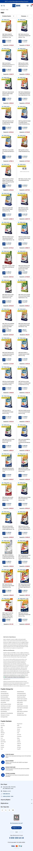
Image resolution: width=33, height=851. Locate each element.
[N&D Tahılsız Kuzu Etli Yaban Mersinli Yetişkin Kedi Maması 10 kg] (24, 489)
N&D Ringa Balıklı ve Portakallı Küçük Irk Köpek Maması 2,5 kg (7, 412)
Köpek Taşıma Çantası (22, 698)
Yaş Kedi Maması (4, 693)
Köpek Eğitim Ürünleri (5, 707)
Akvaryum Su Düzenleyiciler (7, 713)
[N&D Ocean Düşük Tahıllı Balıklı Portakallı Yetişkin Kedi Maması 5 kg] (8, 200)
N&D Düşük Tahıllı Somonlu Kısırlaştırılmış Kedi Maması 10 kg (8, 470)
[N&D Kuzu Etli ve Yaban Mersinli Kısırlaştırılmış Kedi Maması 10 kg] (24, 460)
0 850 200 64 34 (16, 838)
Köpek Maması (20, 691)
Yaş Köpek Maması (21, 693)
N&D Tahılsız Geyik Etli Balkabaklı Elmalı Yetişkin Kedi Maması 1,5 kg (7, 36)
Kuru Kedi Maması (5, 695)
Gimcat (2, 734)
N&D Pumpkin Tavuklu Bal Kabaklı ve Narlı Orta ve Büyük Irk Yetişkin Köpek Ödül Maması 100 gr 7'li (7, 615)
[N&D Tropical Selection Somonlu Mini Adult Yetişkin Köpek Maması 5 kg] (8, 576)
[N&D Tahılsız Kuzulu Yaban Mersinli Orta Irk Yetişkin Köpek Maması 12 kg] (8, 286)
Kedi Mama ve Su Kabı (6, 706)
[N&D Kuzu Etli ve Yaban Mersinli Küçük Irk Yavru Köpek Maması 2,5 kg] (24, 55)
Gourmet (19, 734)
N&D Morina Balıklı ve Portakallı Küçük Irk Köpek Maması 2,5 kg (23, 354)
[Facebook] (2, 810)
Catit (2, 749)
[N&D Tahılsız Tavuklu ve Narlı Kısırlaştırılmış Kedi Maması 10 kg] (8, 257)
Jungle (18, 740)
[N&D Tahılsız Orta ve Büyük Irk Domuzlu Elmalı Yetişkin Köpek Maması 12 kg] (24, 286)
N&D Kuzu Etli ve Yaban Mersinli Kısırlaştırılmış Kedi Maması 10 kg (24, 470)
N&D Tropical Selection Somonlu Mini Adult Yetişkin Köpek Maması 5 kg (8, 586)
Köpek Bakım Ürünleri (22, 700)
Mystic (2, 731)
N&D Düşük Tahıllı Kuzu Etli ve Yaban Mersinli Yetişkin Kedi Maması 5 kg (8, 123)
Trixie (2, 729)
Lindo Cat (19, 727)
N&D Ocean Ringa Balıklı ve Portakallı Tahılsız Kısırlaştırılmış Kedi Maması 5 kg (24, 441)
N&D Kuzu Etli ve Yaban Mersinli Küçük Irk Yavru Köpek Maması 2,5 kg (23, 65)
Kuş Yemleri (3, 702)
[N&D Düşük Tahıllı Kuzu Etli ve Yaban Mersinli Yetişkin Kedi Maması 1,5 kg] (24, 315)
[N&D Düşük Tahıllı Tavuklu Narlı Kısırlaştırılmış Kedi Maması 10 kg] (8, 489)
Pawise (2, 747)
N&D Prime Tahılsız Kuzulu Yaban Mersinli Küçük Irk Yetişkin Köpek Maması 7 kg (8, 238)
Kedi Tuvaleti (20, 704)
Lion (2, 738)
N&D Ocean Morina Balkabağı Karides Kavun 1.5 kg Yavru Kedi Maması (8, 65)
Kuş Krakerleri (4, 711)
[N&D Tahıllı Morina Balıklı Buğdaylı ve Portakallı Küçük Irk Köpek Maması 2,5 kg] (24, 373)
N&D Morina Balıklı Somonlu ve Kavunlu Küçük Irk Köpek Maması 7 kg (24, 238)
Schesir (18, 741)
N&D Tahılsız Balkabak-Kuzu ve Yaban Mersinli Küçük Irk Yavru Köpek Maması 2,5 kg (24, 94)
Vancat (2, 743)
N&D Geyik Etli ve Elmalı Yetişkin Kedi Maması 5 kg (24, 150)
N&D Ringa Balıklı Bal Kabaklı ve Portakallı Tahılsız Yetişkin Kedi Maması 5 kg (24, 123)
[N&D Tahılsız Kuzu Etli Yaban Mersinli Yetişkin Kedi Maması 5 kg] (8, 431)
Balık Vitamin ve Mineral (22, 711)
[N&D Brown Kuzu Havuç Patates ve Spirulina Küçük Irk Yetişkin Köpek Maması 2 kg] (24, 518)
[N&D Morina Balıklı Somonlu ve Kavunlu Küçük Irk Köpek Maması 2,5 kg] (24, 402)
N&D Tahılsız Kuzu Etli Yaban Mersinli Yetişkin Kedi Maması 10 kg (24, 499)
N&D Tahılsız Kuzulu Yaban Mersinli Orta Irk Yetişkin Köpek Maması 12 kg (8, 296)
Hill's (18, 725)
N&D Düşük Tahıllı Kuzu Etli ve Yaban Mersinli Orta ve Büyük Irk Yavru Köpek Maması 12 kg (24, 267)
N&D (2, 727)
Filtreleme (23, 16)
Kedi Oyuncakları (4, 697)
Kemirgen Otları (4, 716)
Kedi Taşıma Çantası (5, 698)
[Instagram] (9, 810)
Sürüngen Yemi (20, 713)
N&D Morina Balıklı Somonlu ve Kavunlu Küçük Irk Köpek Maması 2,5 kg (24, 412)
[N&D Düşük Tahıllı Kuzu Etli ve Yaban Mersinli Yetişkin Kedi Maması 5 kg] (8, 113)
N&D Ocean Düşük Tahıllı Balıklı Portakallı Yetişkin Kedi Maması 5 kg (7, 209)
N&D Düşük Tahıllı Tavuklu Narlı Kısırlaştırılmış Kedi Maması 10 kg (7, 499)
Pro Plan (2, 723)
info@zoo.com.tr (16, 827)
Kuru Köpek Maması (21, 695)
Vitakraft (19, 743)
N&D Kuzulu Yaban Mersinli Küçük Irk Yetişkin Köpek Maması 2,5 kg (8, 94)
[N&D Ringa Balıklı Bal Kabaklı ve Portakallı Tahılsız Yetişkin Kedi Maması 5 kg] (24, 113)
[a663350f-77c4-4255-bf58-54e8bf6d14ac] (16, 818)
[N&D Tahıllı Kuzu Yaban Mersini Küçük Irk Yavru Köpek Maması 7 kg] (24, 200)
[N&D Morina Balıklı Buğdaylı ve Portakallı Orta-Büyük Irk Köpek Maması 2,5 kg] (8, 373)
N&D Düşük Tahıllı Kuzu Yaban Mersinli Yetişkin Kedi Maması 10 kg (24, 615)
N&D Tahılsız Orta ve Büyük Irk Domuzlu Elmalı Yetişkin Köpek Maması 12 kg (24, 296)
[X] (5, 810)
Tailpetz (19, 745)
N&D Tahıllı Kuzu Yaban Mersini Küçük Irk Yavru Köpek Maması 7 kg (23, 209)
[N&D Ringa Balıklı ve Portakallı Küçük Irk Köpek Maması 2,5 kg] (8, 402)
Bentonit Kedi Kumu (5, 709)
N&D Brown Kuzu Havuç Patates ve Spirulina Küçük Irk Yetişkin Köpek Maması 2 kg (24, 528)
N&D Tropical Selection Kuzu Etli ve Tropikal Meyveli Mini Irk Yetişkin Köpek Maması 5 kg (24, 586)
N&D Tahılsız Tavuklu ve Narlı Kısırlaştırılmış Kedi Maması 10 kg (8, 267)
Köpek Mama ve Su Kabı (22, 706)
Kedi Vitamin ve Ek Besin (22, 707)
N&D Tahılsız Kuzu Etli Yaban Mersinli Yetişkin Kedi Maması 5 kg (8, 441)
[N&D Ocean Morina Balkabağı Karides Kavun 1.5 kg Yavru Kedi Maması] (8, 55)
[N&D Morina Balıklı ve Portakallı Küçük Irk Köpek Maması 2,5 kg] (24, 344)
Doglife (18, 749)
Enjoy (18, 738)
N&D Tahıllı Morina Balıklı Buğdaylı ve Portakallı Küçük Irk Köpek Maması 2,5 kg (24, 383)
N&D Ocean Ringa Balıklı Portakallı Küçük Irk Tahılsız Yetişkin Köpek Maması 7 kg (8, 528)
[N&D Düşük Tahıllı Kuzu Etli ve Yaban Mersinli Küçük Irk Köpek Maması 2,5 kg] (8, 344)
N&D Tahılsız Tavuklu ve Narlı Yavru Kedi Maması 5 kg (24, 179)
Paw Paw (3, 725)
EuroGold (3, 740)
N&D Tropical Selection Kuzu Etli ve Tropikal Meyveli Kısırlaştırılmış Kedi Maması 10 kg (24, 557)
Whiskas (3, 732)
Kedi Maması (4, 691)
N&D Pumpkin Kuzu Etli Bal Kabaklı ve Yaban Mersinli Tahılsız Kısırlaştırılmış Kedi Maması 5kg (8, 180)
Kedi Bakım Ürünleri (5, 700)
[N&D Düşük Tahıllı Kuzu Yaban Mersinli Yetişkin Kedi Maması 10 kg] (24, 605)
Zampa (2, 745)
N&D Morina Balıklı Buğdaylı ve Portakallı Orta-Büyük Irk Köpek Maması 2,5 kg (8, 383)
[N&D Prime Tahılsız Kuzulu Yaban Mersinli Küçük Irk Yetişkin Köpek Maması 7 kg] (8, 229)
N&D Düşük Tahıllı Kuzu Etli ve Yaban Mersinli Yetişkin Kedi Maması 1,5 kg (24, 325)
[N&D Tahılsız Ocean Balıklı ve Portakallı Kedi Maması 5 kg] (8, 142)
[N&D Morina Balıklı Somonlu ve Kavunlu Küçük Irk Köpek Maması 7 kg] (24, 229)
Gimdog (19, 747)
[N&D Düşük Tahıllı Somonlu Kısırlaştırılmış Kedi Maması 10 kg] (8, 460)
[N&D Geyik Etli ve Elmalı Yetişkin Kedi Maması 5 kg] (24, 142)
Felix (18, 732)
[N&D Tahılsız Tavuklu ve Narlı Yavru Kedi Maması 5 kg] (24, 171)
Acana (18, 729)
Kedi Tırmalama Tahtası (6, 704)
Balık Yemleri (20, 702)
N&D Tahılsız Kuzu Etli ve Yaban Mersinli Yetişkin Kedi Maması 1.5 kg (24, 36)
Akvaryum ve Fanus (5, 715)
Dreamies (19, 736)
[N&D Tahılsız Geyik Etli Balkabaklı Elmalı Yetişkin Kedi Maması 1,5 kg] (8, 26)
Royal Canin (19, 723)
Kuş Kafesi (19, 709)
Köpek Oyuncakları (21, 697)
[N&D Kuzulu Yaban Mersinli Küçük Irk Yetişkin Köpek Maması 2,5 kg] (8, 84)
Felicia (18, 731)
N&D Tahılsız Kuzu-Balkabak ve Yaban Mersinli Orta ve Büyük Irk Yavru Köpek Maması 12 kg (8, 325)
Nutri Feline (3, 741)
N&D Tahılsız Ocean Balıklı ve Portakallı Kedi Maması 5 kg (8, 151)
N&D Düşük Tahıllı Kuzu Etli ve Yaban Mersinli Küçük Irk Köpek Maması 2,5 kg (8, 354)
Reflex (2, 736)
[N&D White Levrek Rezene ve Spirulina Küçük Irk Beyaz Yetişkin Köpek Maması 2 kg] (8, 547)
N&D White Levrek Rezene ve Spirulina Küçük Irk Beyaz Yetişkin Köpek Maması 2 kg (8, 557)
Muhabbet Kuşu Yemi (21, 715)
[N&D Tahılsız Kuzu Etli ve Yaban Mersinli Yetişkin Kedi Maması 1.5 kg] (24, 26)
